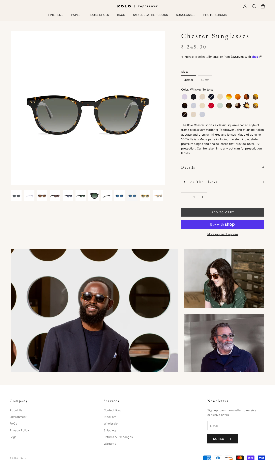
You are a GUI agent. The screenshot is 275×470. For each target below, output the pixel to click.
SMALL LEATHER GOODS (150, 14)
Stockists (110, 416)
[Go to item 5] (67, 195)
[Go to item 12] (158, 195)
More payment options (222, 234)
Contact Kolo (112, 410)
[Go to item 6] (80, 195)
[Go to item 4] (55, 195)
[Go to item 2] (29, 195)
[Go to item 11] (145, 195)
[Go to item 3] (42, 195)
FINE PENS (55, 14)
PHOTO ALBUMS (215, 14)
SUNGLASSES (185, 14)
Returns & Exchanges (118, 437)
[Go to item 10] (132, 195)
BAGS (121, 14)
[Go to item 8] (106, 195)
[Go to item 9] (119, 195)
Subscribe (222, 438)
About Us (16, 410)
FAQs (13, 423)
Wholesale (111, 423)
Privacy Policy (19, 430)
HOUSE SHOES (99, 14)
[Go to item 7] (93, 195)
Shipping (110, 430)
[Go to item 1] (16, 195)
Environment (18, 416)
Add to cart (222, 212)
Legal (13, 437)
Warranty (110, 443)
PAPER (75, 14)
